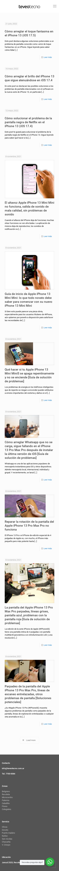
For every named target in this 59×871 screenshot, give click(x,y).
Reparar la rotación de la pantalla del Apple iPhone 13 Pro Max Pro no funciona (29, 525)
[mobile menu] (54, 6)
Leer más (48, 57)
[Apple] (29, 6)
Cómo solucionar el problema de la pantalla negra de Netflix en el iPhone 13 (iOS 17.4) (28, 122)
